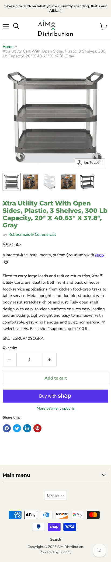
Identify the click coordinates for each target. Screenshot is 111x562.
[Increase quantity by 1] (50, 360)
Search (55, 539)
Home (8, 46)
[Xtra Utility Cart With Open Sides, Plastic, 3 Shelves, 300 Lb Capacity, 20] (11, 182)
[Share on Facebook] (7, 428)
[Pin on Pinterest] (37, 428)
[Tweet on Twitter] (17, 428)
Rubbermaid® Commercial (32, 234)
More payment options (56, 408)
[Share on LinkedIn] (27, 428)
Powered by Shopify (55, 552)
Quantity (10, 348)
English (53, 495)
